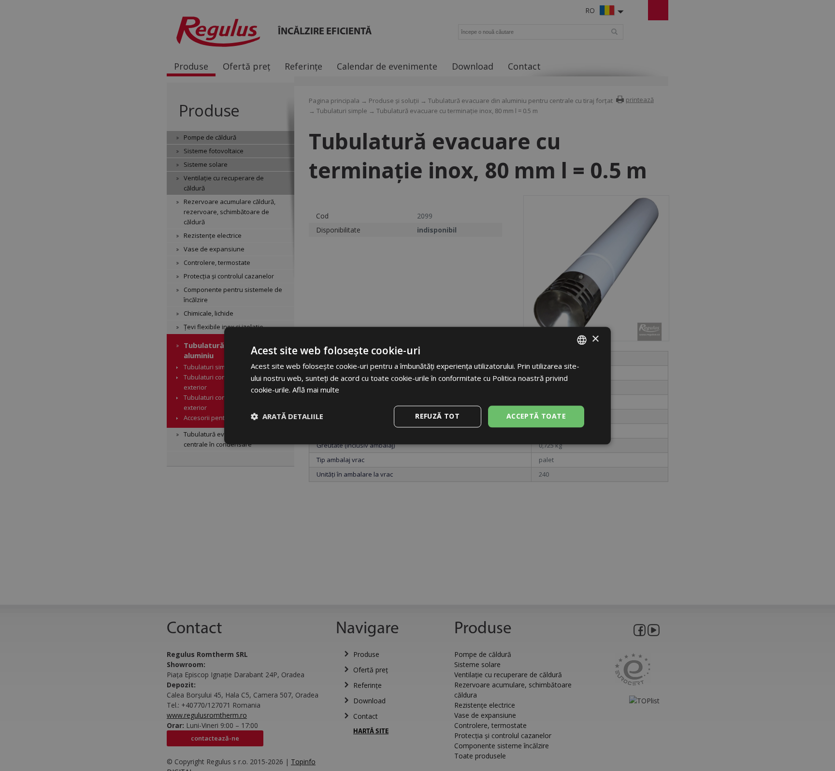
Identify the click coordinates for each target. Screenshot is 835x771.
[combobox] (582, 340)
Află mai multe (315, 390)
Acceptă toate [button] (536, 416)
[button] (287, 416)
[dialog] (417, 385)
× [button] (595, 339)
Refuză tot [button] (437, 416)
